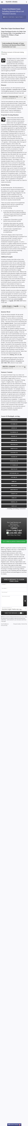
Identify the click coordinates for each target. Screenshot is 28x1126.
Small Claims (11, 17)
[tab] (14, 97)
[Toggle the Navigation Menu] (2, 2)
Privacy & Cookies (17, 624)
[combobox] (14, 609)
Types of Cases (18, 17)
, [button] (12, 97)
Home (6, 17)
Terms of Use (24, 624)
